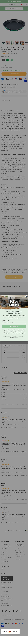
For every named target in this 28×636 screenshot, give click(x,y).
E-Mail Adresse (5, 320)
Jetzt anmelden (14, 326)
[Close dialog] (26, 296)
